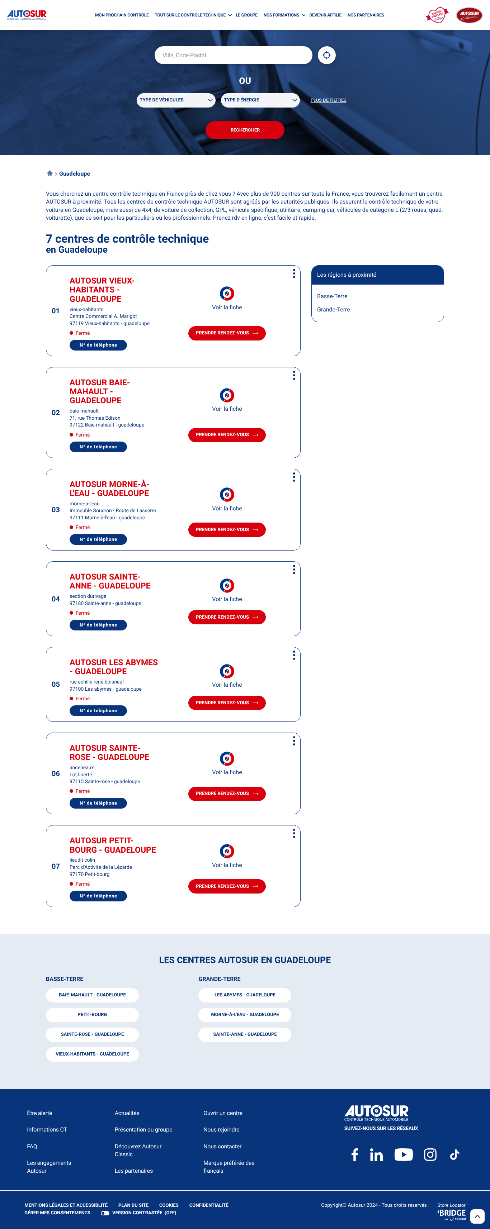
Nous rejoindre (221, 1129)
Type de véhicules (162, 100)
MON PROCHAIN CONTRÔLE (122, 15)
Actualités (127, 1113)
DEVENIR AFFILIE (325, 15)
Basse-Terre (332, 296)
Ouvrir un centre (222, 1113)
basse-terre (64, 979)
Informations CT (47, 1129)
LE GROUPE (247, 15)
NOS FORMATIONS (281, 15)
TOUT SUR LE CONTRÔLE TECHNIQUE (190, 15)
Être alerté (39, 1113)
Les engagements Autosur (49, 1166)
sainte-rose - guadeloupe (92, 1034)
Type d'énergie (241, 100)
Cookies (169, 1205)
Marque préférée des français (228, 1166)
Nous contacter (222, 1146)
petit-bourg (92, 1015)
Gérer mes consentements (57, 1213)
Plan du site (133, 1205)
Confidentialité (208, 1205)
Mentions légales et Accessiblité (66, 1205)
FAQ (32, 1146)
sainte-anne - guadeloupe (245, 1034)
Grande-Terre (333, 309)
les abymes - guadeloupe (245, 995)
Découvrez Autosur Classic (138, 1150)
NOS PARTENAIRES (366, 15)
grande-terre (219, 979)
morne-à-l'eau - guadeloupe (245, 1015)
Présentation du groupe (144, 1129)
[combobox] (233, 55)
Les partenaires (134, 1170)
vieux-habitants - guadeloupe (92, 1054)
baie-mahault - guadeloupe (92, 995)
